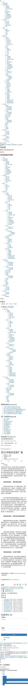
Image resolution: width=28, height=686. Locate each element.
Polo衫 (6, 70)
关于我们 (5, 135)
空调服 (6, 128)
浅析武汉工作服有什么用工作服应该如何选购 (13, 411)
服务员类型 (7, 11)
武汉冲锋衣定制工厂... (8, 610)
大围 (6, 32)
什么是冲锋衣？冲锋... (8, 607)
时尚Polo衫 (9, 72)
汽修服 (6, 117)
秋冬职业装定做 (7, 427)
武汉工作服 (6, 144)
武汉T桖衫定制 (7, 431)
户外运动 (7, 87)
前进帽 (8, 97)
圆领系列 (9, 75)
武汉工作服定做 (12, 144)
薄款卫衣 (9, 85)
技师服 (6, 123)
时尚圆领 (10, 78)
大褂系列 (5, 19)
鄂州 (17, 656)
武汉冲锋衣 (6, 420)
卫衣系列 (7, 82)
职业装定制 (5, 4)
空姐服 (6, 119)
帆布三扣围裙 (6, 418)
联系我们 (5, 139)
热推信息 (2, 657)
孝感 (19, 656)
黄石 (10, 656)
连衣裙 (6, 13)
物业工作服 (7, 115)
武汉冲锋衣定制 (11, 587)
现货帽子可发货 (10, 100)
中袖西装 (7, 7)
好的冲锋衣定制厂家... (8, 611)
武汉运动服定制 (4, 587)
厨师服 (6, 105)
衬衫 (6, 10)
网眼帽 (8, 98)
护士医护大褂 (8, 25)
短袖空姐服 (9, 120)
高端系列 (9, 83)
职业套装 (7, 18)
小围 (6, 34)
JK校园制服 (7, 14)
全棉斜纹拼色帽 (10, 102)
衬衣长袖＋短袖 (8, 9)
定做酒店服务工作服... (8, 600)
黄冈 (21, 656)
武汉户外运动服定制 (18, 587)
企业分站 (6, 657)
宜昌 (12, 656)
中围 (6, 33)
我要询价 (3, 463)
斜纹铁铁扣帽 (10, 101)
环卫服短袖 (9, 112)
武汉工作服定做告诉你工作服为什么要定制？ (13, 413)
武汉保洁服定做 (7, 423)
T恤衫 (6, 74)
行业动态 (7, 132)
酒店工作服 (7, 116)
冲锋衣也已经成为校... (8, 603)
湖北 (6, 656)
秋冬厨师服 (9, 108)
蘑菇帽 (8, 96)
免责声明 (3, 658)
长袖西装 (7, 6)
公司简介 (7, 136)
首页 (4, 2)
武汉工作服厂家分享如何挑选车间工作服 (12, 408)
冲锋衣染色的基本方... (8, 606)
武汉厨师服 (9, 109)
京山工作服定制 (7, 432)
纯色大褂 (7, 22)
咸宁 (23, 656)
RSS (15, 657)
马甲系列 (7, 81)
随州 (26, 656)
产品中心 (11, 304)
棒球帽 (8, 94)
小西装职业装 (8, 15)
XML (18, 657)
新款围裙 (7, 30)
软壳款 (6, 591)
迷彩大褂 (7, 23)
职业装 (6, 55)
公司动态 (7, 131)
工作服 (6, 37)
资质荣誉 (7, 138)
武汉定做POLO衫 (7, 429)
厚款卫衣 (9, 86)
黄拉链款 (7, 589)
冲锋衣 (8, 89)
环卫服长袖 (9, 113)
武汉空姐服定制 (7, 433)
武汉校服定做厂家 (7, 424)
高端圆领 (10, 77)
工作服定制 (5, 3)
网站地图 (11, 657)
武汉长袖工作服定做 (8, 421)
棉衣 (6, 126)
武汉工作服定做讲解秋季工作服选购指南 (12, 412)
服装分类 (5, 36)
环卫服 (6, 111)
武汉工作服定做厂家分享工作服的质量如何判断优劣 (15, 409)
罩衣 (6, 26)
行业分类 (5, 104)
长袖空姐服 (9, 121)
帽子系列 (7, 93)
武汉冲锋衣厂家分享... (8, 608)
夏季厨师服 (9, 106)
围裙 (4, 28)
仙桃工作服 (6, 428)
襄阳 (15, 656)
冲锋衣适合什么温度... (8, 599)
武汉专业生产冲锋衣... (8, 604)
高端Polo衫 (9, 71)
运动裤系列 (9, 92)
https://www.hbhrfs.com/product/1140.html (15, 588)
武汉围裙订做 (6, 425)
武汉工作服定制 (18, 144)
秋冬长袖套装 (8, 17)
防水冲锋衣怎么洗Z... (8, 602)
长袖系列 (9, 79)
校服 (6, 124)
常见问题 (7, 134)
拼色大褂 (7, 21)
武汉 (8, 656)
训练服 (8, 90)
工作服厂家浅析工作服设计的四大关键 (12, 406)
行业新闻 (5, 130)
